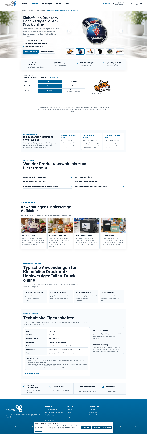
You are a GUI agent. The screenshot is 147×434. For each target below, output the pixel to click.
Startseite (24, 4)
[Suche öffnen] (136, 3)
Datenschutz (19, 427)
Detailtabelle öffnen (32, 373)
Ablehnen (86, 427)
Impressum (9, 427)
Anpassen (97, 427)
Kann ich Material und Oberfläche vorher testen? (91, 186)
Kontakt (69, 412)
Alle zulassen (107, 427)
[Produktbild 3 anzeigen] (90, 51)
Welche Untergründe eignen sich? (34, 181)
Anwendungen (47, 4)
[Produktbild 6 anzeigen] (119, 51)
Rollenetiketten (50, 420)
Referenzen (92, 418)
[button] (102, 86)
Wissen (58, 4)
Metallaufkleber (50, 415)
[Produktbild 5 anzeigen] (109, 51)
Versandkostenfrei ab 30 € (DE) (130, 427)
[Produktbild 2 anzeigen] (80, 51)
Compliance (93, 412)
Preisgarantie (93, 415)
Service (67, 4)
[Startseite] (10, 3)
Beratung (70, 409)
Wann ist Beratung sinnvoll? (84, 177)
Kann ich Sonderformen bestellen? (35, 177)
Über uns (92, 409)
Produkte (35, 4)
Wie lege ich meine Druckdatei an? (86, 181)
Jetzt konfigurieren (30, 51)
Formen (47, 418)
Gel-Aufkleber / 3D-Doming (54, 412)
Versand (69, 415)
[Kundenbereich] (141, 3)
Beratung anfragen (47, 51)
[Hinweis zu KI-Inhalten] (109, 89)
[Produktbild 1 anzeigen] (70, 51)
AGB (27, 427)
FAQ (68, 418)
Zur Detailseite (53, 77)
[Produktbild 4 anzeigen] (100, 51)
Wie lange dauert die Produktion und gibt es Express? (41, 186)
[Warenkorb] (132, 3)
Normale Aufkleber (40, 10)
